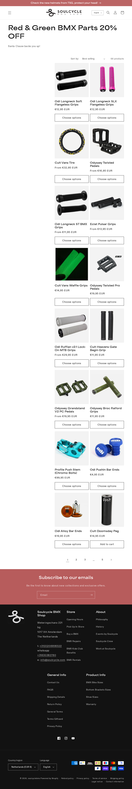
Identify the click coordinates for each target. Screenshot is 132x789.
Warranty (91, 704)
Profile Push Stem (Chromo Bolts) (67, 471)
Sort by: (75, 58)
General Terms (55, 711)
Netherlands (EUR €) (21, 767)
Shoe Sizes (92, 696)
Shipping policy (117, 778)
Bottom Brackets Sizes (98, 689)
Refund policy (67, 778)
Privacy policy (83, 778)
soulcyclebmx (34, 778)
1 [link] (67, 559)
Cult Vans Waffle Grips (71, 285)
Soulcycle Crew (104, 641)
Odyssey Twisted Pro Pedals (105, 287)
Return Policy (54, 704)
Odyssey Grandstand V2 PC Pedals (70, 410)
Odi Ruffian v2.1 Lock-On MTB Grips (70, 348)
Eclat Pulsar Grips (103, 224)
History (100, 626)
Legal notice (97, 781)
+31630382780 (46, 655)
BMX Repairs (74, 641)
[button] (9, 12)
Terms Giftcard (55, 718)
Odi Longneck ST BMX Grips (71, 226)
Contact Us (53, 682)
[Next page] (111, 559)
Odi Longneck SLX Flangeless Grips (103, 103)
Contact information (115, 781)
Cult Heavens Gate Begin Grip (103, 348)
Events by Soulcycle (107, 633)
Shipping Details (56, 696)
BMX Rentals (74, 659)
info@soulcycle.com (52, 659)
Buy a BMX (72, 633)
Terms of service (99, 778)
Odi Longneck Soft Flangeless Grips (68, 103)
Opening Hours (75, 619)
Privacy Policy (54, 726)
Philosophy (102, 619)
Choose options (71, 117)
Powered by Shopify (49, 778)
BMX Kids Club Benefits (75, 650)
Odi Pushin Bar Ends (104, 469)
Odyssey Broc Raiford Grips (106, 410)
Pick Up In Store (75, 626)
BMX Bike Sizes (94, 682)
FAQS (50, 689)
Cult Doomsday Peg (104, 531)
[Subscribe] (91, 595)
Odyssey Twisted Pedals (102, 164)
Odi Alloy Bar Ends (68, 531)
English (96, 13)
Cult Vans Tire (65, 162)
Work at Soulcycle (105, 648)
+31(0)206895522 (51, 645)
